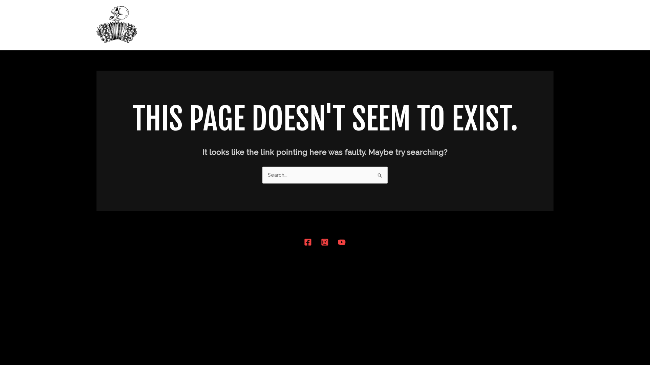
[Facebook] (308, 242)
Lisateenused (453, 25)
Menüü (413, 25)
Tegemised (499, 25)
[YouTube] (342, 242)
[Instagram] (325, 242)
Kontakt (537, 25)
